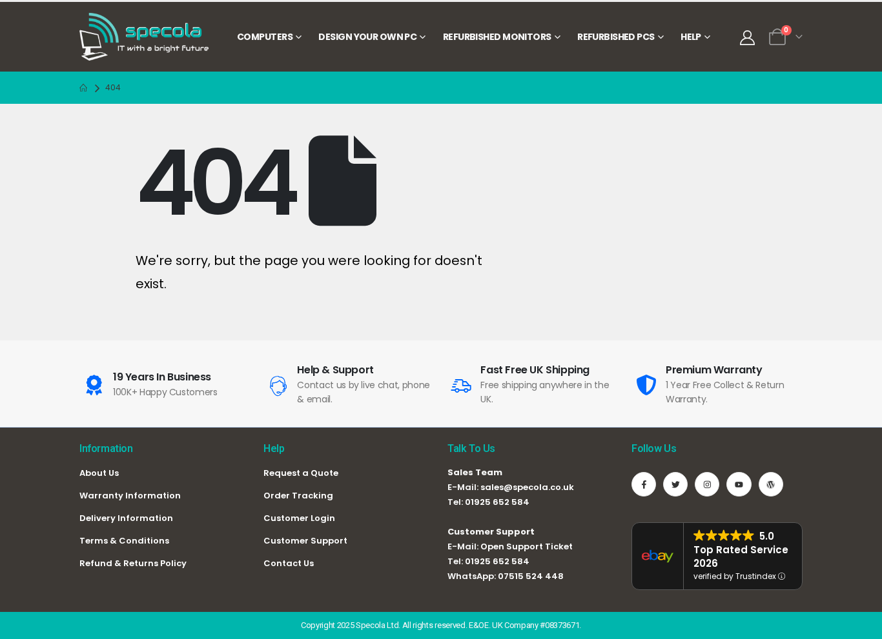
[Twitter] (675, 484)
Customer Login (299, 518)
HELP (691, 36)
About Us (99, 473)
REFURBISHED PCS (616, 36)
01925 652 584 (497, 502)
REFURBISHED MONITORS (497, 36)
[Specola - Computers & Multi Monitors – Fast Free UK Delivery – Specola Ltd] (144, 37)
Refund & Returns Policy (133, 563)
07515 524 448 (531, 576)
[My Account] (747, 37)
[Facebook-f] (643, 484)
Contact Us (288, 563)
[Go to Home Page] (83, 87)
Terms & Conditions (124, 541)
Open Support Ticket (526, 546)
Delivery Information (126, 518)
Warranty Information (130, 495)
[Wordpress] (771, 484)
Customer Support (305, 541)
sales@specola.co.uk (527, 487)
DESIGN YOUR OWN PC (367, 36)
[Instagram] (707, 484)
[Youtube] (738, 484)
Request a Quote (300, 473)
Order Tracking (298, 495)
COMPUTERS (264, 36)
